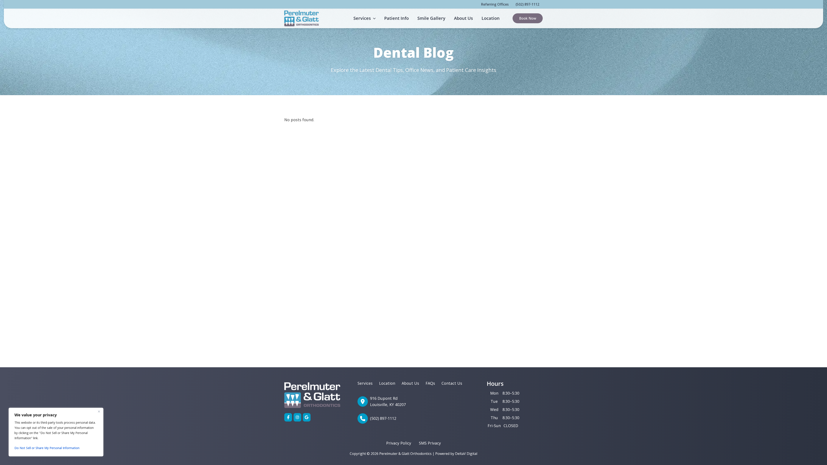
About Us (410, 383)
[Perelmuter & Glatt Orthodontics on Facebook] (288, 417)
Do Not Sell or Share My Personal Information (46, 448)
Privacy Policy (398, 443)
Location (387, 383)
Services (365, 383)
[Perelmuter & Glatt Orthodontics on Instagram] (297, 417)
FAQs (430, 383)
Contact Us (451, 383)
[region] (56, 432)
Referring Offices (495, 4)
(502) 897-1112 (527, 4)
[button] (373, 18)
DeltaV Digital (466, 453)
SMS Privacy (430, 443)
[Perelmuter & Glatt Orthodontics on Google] (307, 417)
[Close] (98, 411)
